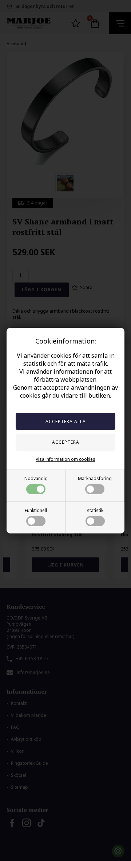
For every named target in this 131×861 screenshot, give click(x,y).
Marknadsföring (95, 478)
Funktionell (36, 510)
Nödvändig (36, 478)
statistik (95, 510)
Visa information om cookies (65, 459)
